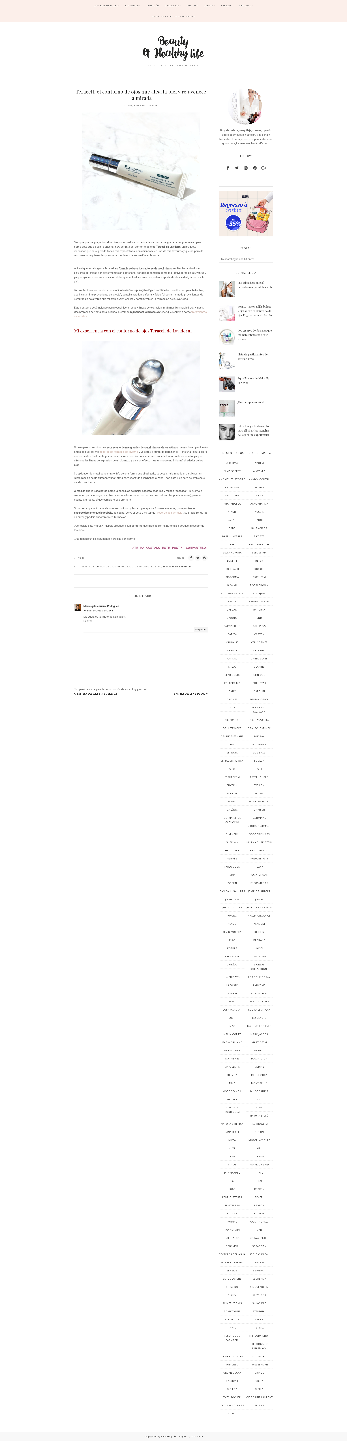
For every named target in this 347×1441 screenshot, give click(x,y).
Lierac (232, 1001)
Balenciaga (259, 528)
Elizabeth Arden (232, 760)
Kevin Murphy (232, 932)
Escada (259, 760)
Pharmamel (232, 1172)
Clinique (259, 674)
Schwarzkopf (259, 1238)
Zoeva (232, 1413)
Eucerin (232, 785)
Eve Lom (259, 785)
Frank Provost (259, 801)
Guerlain (232, 842)
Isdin (232, 874)
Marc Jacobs (259, 1034)
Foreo (232, 801)
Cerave (232, 650)
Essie (259, 769)
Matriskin (232, 1058)
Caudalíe (232, 642)
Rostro (156, 566)
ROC (232, 1189)
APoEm (259, 463)
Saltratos (232, 1238)
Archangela (232, 503)
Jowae (259, 899)
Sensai (259, 1262)
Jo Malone (232, 899)
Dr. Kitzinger (232, 728)
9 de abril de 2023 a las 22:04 (98, 610)
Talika (259, 1319)
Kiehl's (259, 932)
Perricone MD (259, 1164)
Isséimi (232, 883)
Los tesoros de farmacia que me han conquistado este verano (255, 335)
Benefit (232, 560)
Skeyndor (259, 1295)
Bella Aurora (232, 552)
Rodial (232, 1221)
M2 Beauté (259, 1017)
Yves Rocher (232, 1397)
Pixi (232, 1180)
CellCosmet (259, 642)
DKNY (232, 691)
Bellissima (259, 552)
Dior (232, 707)
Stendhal (259, 1311)
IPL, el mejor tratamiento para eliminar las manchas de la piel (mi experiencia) (253, 430)
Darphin (259, 691)
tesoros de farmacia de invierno (119, 451)
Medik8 (259, 1066)
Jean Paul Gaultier (232, 891)
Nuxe (232, 1148)
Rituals (232, 1213)
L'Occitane (259, 956)
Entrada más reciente (97, 693)
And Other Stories (232, 479)
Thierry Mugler (232, 1356)
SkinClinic (259, 1303)
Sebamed (232, 1246)
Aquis (259, 495)
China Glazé (259, 658)
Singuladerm (259, 1286)
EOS (232, 744)
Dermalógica (259, 699)
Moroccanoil (232, 1091)
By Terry (259, 609)
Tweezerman (259, 1364)
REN (259, 1180)
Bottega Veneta (232, 593)
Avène (232, 520)
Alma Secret (232, 471)
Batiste (259, 536)
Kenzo (232, 923)
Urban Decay (232, 1372)
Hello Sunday (259, 850)
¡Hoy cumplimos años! (251, 402)
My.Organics (259, 1091)
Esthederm (232, 777)
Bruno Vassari (259, 601)
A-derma (232, 463)
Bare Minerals (232, 536)
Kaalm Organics (259, 915)
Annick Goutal (259, 479)
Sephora (259, 1270)
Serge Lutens (232, 1278)
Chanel (232, 658)
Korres (232, 948)
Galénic (232, 809)
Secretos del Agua (232, 1254)
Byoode (232, 617)
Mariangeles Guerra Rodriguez (101, 606)
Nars (259, 1107)
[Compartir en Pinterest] (205, 558)
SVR (259, 1229)
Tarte (232, 1327)
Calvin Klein (232, 626)
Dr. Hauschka (259, 720)
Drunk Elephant (232, 736)
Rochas (259, 1213)
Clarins (259, 666)
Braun (232, 601)
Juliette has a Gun (259, 907)
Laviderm (143, 566)
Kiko (232, 940)
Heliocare (232, 850)
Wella (259, 1389)
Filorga (232, 793)
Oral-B (259, 1156)
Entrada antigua (189, 693)
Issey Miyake (259, 874)
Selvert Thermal (232, 1262)
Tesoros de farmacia (177, 566)
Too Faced (259, 1356)
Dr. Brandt (232, 720)
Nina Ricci (232, 1132)
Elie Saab (259, 752)
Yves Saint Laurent (259, 1397)
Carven (259, 634)
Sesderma (259, 1278)
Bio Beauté (232, 568)
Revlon (259, 1205)
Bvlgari (232, 609)
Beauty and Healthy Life (165, 1436)
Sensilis (232, 1270)
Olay (232, 1156)
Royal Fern (232, 1229)
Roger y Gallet (259, 1221)
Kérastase (232, 956)
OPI (259, 1148)
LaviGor (232, 993)
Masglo (259, 1050)
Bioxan (232, 585)
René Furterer (232, 1197)
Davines (232, 699)
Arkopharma (259, 503)
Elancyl (232, 752)
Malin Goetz (232, 1034)
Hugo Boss (232, 866)
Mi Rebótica (259, 1074)
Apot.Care (232, 495)
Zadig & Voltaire (232, 1405)
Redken (259, 1189)
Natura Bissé (259, 1115)
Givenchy (232, 834)
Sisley (232, 1295)
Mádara (232, 1099)
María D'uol (232, 1050)
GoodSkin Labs (259, 834)
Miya (232, 1083)
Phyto (259, 1172)
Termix (259, 1327)
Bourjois (259, 593)
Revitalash (232, 1205)
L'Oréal (232, 964)
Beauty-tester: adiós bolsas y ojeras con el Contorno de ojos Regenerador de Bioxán (255, 311)
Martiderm (259, 1042)
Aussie (259, 511)
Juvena (232, 915)
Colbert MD (232, 683)
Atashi (232, 511)
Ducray (259, 736)
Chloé (232, 666)
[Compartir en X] (198, 558)
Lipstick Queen (259, 1001)
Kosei (259, 948)
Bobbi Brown (259, 585)
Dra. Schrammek (259, 728)
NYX (259, 1099)
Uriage (259, 1372)
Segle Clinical (259, 1254)
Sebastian (259, 1246)
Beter (259, 560)
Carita (232, 634)
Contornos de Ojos (102, 566)
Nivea (232, 1140)
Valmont (232, 1380)
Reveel (259, 1197)
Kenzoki (259, 923)
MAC (232, 1026)
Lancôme (259, 985)
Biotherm (259, 577)
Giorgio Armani (259, 826)
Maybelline (232, 1066)
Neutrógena (259, 1123)
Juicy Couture (232, 907)
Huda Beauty (259, 858)
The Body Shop (259, 1335)
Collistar (259, 683)
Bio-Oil (259, 568)
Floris (259, 793)
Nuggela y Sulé (259, 1140)
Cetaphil (259, 650)
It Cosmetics (259, 883)
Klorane (259, 940)
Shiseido (232, 1286)
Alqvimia (259, 471)
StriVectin (232, 1319)
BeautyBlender (259, 544)
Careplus (259, 626)
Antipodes (232, 487)
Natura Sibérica (232, 1123)
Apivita (259, 487)
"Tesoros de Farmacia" (169, 512)
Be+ (232, 544)
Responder (200, 629)
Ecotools (259, 744)
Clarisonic (232, 674)
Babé (232, 528)
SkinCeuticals (232, 1303)
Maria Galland (232, 1042)
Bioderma (232, 577)
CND (259, 617)
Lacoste (232, 985)
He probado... (126, 566)
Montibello (259, 1083)
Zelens (259, 1405)
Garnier (259, 809)
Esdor (232, 769)
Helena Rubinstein (259, 842)
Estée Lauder (259, 777)
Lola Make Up (232, 1009)
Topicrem (232, 1364)
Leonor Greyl (259, 993)
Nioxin (259, 1132)
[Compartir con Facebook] (191, 558)
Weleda (232, 1389)
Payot (232, 1164)
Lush (232, 1017)
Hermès (232, 858)
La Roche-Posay (259, 977)
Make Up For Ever (259, 1026)
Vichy (259, 1380)
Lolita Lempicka (259, 1009)
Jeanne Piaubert (259, 891)
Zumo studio (196, 1436)
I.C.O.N (259, 866)
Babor (259, 520)
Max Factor (259, 1058)
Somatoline (232, 1311)
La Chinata (232, 977)
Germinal (259, 817)
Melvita (232, 1074)
